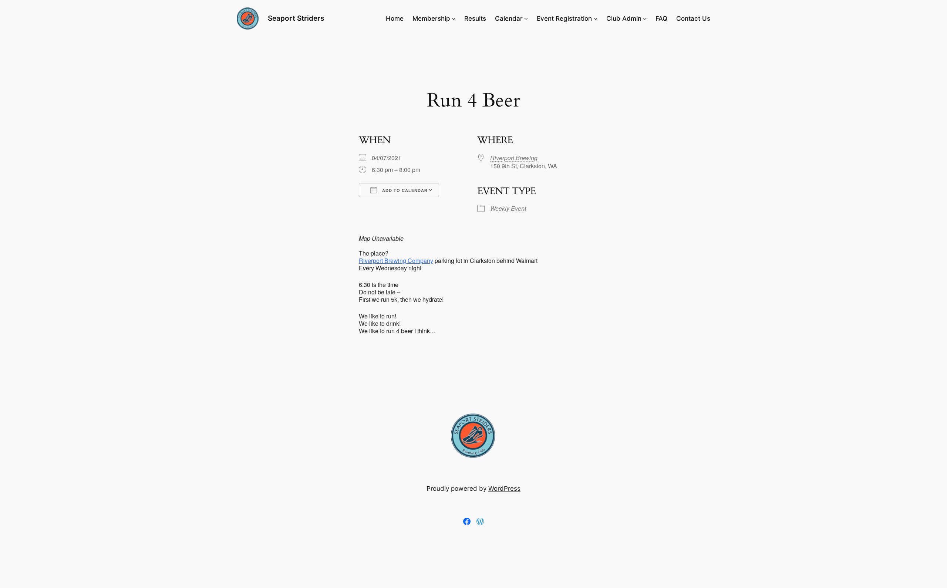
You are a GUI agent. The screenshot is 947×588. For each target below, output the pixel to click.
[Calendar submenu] (526, 18)
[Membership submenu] (453, 18)
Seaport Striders (296, 18)
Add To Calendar (404, 190)
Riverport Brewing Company (396, 260)
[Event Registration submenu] (595, 18)
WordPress (504, 488)
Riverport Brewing (513, 157)
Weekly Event (508, 208)
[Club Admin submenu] (645, 18)
